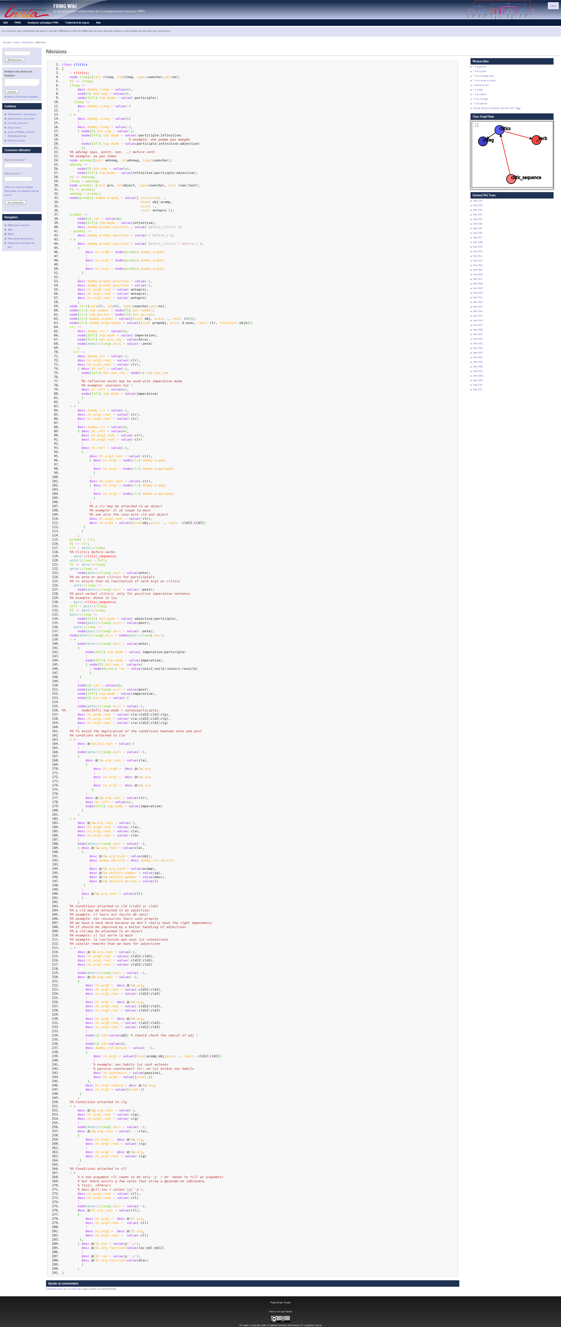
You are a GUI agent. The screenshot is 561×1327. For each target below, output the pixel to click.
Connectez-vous (54, 1288)
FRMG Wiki (65, 6)
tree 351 (477, 297)
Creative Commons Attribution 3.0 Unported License (295, 1325)
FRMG (17, 22)
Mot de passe (12, 173)
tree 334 (477, 223)
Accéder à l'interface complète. (21, 96)
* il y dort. (478, 89)
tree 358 (478, 329)
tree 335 (477, 228)
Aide (98, 22)
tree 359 (478, 334)
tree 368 (478, 375)
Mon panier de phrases (21, 238)
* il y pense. (479, 66)
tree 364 (478, 357)
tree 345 (478, 269)
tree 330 (478, 205)
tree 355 (478, 315)
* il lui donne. (480, 103)
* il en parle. (480, 71)
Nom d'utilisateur (15, 159)
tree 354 (478, 311)
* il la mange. (480, 98)
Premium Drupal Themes (280, 1311)
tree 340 (478, 251)
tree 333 (477, 219)
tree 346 (478, 274)
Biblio (11, 234)
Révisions (28, 42)
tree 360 (478, 338)
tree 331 (477, 209)
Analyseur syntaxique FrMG (43, 22)
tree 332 (477, 214)
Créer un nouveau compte (18, 187)
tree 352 (478, 302)
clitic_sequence (100, 556)
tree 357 (477, 325)
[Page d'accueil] (26, 18)
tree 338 (478, 242)
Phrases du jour (16, 140)
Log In (553, 5)
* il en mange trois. (484, 75)
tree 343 (477, 260)
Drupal (287, 1302)
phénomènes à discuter (21, 118)
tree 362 (478, 348)
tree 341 (477, 255)
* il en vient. (479, 94)
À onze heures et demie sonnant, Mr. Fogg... (497, 108)
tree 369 (478, 380)
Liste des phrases (18, 123)
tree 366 (478, 366)
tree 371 (477, 389)
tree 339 (477, 246)
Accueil (7, 42)
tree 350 (478, 292)
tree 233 (477, 200)
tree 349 (478, 288)
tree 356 (478, 320)
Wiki (5, 22)
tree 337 (477, 237)
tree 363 (478, 352)
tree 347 (477, 278)
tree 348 (478, 283)
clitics (17, 42)
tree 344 (478, 265)
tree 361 (478, 343)
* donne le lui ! (481, 85)
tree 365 (478, 361)
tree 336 (478, 232)
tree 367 (478, 371)
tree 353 (477, 306)
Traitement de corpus (77, 22)
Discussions (14, 127)
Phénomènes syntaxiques (22, 114)
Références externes (19, 225)
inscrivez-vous (74, 1288)
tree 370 (478, 384)
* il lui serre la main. (484, 80)
